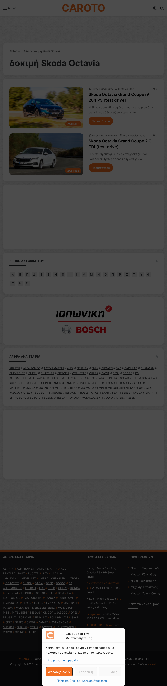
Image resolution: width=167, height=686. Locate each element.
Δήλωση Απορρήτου (95, 680)
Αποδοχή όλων (59, 672)
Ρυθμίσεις (110, 672)
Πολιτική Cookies (68, 680)
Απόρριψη (85, 672)
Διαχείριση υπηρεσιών (63, 660)
